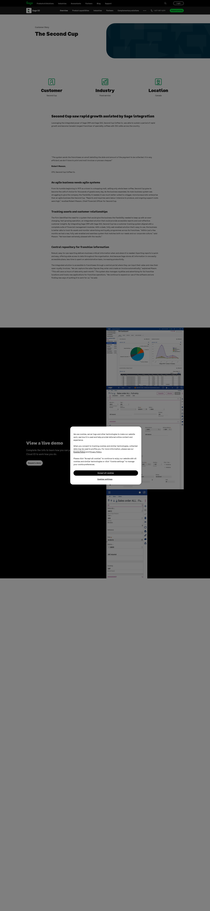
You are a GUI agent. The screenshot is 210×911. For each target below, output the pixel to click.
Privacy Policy (95, 452)
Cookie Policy (79, 452)
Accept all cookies (106, 473)
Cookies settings (105, 479)
